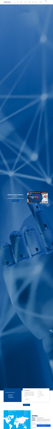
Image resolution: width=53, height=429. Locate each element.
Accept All (44, 425)
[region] (44, 422)
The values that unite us (10, 392)
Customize (40, 423)
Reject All (47, 423)
